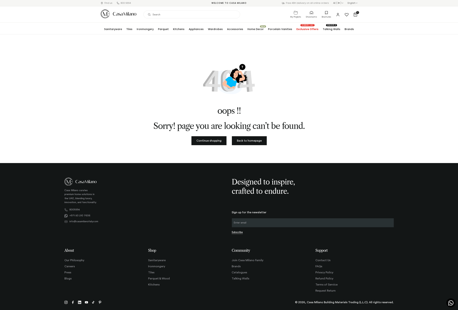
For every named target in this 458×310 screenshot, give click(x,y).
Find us (108, 2)
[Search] (149, 14)
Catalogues (239, 272)
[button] (355, 14)
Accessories (235, 29)
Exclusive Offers (307, 29)
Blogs (68, 278)
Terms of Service (326, 284)
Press (67, 272)
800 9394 (126, 2)
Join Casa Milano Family (247, 260)
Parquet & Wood (159, 278)
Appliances (196, 29)
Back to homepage (249, 140)
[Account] (338, 14)
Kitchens (178, 29)
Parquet (163, 29)
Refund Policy (324, 278)
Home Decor (255, 29)
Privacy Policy (324, 272)
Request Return (325, 290)
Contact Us (322, 260)
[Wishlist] (347, 14)
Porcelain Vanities (280, 29)
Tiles (129, 29)
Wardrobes (215, 29)
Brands (349, 29)
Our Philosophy (74, 260)
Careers (69, 266)
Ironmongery (145, 29)
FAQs (318, 266)
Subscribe (237, 232)
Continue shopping (208, 140)
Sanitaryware (113, 29)
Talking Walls (331, 29)
